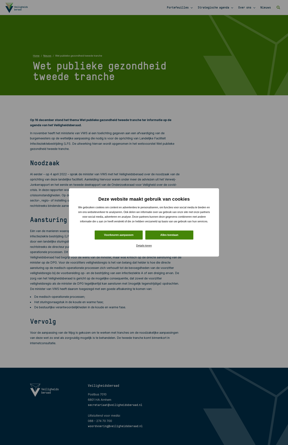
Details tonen (144, 245)
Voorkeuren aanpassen (119, 235)
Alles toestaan (169, 235)
